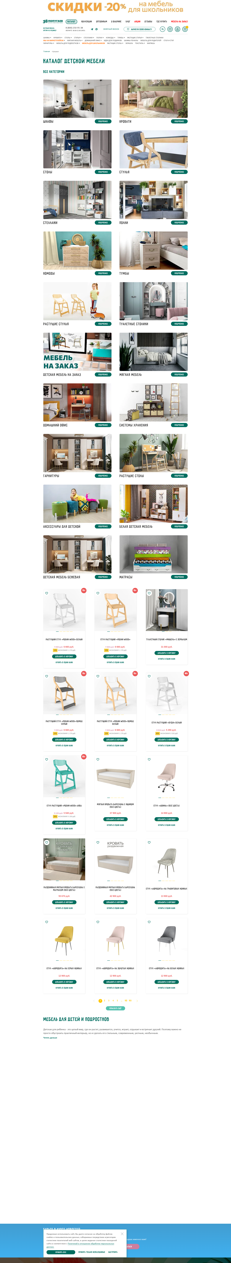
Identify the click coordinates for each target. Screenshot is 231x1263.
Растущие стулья (134, 38)
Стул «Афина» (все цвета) (167, 805)
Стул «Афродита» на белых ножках (166, 968)
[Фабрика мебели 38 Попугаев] (53, 21)
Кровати (57, 38)
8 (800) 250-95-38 (74, 28)
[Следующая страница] (137, 1001)
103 (130, 1001)
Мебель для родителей (150, 41)
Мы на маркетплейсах (53, 41)
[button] (177, 29)
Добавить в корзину (64, 657)
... (121, 1001)
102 (126, 1001)
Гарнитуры (48, 43)
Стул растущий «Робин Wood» (115, 639)
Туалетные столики (154, 38)
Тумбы (121, 38)
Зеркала (129, 43)
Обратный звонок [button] (111, 29)
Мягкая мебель (74, 41)
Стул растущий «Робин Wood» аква (64, 805)
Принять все (60, 1252)
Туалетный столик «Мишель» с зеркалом (166, 639)
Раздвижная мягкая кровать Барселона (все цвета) (115, 889)
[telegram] (92, 29)
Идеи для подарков (113, 41)
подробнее (103, 121)
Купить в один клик (64, 662)
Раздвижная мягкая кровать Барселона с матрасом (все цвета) (64, 889)
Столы (67, 38)
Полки (99, 38)
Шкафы (46, 38)
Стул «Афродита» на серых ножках (64, 968)
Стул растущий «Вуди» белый (167, 722)
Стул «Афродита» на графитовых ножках (166, 889)
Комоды (110, 38)
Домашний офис (92, 41)
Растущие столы (114, 43)
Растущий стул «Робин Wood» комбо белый (115, 722)
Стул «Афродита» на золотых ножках (115, 968)
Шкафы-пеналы (131, 41)
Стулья (77, 38)
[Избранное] (170, 29)
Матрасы (151, 43)
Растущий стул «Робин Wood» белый (64, 639)
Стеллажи (88, 38)
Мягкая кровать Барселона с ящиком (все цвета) (115, 805)
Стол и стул (169, 41)
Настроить (113, 1252)
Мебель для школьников (93, 43)
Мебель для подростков (67, 43)
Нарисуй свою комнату (141, 29)
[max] (96, 29)
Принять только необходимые (91, 1252)
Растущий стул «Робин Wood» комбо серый (64, 722)
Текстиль (139, 43)
